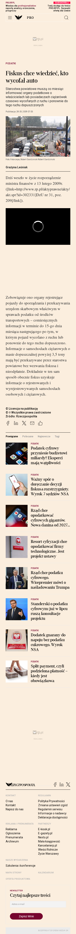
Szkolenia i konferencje (20, 865)
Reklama (11, 829)
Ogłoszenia (13, 833)
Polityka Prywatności (51, 801)
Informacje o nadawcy (52, 813)
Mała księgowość (49, 841)
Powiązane (12, 436)
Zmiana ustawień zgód (52, 805)
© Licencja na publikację (22, 408)
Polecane (27, 436)
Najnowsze (44, 436)
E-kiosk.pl (44, 829)
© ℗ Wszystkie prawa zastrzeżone (28, 412)
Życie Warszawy (48, 853)
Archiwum (12, 841)
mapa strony (13, 872)
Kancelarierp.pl (47, 845)
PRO (30, 18)
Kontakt (11, 805)
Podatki (11, 63)
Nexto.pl (43, 837)
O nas (9, 801)
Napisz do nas (15, 809)
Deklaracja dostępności (52, 817)
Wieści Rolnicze (48, 849)
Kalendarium (46, 872)
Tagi (57, 436)
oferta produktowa (18, 879)
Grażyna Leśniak (17, 167)
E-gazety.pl (45, 833)
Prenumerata (14, 837)
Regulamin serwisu (50, 809)
